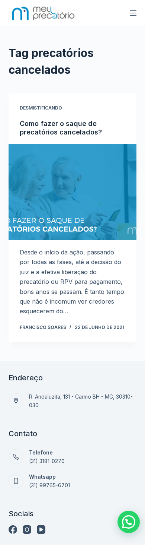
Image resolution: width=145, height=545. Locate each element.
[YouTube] (41, 529)
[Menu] (133, 13)
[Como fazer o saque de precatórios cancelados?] (72, 192)
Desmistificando (41, 108)
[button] (128, 522)
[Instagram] (27, 529)
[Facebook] (13, 529)
